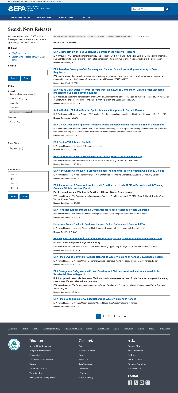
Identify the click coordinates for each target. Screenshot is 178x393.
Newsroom (83, 359)
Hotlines (131, 355)
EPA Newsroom (19, 53)
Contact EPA (134, 346)
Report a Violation (66, 17)
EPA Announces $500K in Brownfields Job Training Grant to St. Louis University (97, 156)
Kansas (60, 36)
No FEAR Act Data (38, 368)
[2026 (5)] (28, 174)
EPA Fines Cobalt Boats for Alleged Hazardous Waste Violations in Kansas (94, 299)
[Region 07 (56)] (28, 148)
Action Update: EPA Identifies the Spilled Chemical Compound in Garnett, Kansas (98, 110)
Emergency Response (76, 36)
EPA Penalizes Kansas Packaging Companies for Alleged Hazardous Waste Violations (101, 209)
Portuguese (128, 329)
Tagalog (152, 329)
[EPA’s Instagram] (147, 382)
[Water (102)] (28, 107)
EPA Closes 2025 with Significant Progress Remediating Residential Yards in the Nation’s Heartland (108, 124)
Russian (141, 329)
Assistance (12, 329)
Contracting (35, 355)
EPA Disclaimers (135, 350)
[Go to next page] (119, 316)
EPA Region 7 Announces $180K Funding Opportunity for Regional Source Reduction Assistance (107, 238)
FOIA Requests (135, 359)
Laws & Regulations (43, 17)
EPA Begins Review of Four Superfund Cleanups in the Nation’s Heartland (94, 52)
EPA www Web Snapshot (41, 359)
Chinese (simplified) (51, 329)
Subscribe (83, 368)
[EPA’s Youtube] (141, 382)
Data (81, 346)
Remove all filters (142, 36)
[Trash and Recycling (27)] (28, 98)
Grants (32, 364)
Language (12, 117)
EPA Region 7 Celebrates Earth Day (73, 142)
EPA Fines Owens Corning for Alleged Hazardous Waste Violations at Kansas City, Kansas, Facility (108, 257)
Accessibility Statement (40, 346)
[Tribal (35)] (28, 103)
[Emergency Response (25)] (28, 112)
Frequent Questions (137, 364)
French (89, 329)
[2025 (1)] (28, 179)
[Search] (167, 9)
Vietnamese (165, 329)
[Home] (29, 8)
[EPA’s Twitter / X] (136, 382)
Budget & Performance (40, 350)
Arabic (36, 329)
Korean (116, 329)
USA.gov (83, 373)
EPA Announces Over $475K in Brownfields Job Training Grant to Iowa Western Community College (108, 170)
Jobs (81, 355)
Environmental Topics (19, 17)
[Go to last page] (125, 316)
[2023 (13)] (28, 188)
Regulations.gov (86, 364)
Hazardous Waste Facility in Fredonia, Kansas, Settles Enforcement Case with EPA (99, 224)
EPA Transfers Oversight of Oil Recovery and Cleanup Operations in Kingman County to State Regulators (105, 71)
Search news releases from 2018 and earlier (28, 58)
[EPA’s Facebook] (130, 382)
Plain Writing (35, 373)
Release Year (14, 169)
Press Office (13, 143)
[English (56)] (28, 122)
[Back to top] (171, 386)
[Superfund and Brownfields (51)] (28, 94)
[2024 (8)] (28, 183)
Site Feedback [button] (134, 368)
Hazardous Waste (97, 36)
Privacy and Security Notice (42, 377)
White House (85, 377)
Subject (11, 91)
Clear (24, 197)
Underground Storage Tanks (120, 36)
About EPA (85, 17)
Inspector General (87, 350)
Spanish (25, 329)
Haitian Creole (103, 329)
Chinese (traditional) (73, 329)
